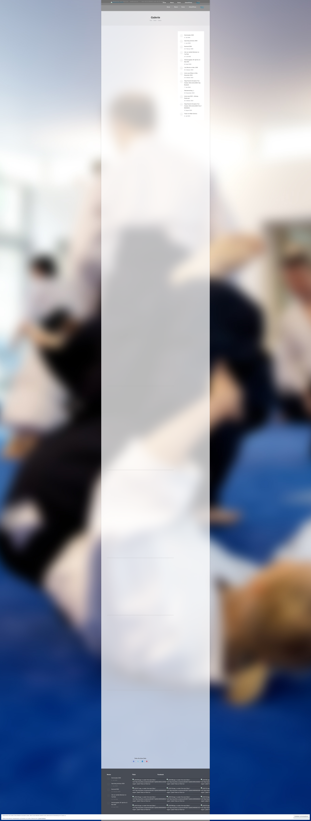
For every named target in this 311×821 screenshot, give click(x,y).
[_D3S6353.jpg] (117, 108)
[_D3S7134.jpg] (184, 792)
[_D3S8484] (117, 282)
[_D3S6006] (161, 422)
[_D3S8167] (117, 332)
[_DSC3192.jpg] (117, 667)
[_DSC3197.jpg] (161, 651)
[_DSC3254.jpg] (117, 636)
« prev (130, 115)
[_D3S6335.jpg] (161, 92)
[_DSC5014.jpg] (113, 148)
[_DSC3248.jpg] (139, 636)
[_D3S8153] (158, 369)
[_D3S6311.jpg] (161, 48)
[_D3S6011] (117, 438)
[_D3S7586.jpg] (184, 783)
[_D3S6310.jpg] (139, 48)
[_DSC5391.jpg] (117, 164)
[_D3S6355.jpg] (139, 108)
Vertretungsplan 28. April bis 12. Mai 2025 (192, 60)
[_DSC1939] (113, 497)
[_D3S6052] (117, 407)
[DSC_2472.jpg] (113, 739)
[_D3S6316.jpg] (135, 77)
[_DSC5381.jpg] (161, 164)
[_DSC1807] (161, 535)
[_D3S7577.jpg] (149, 792)
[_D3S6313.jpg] (117, 70)
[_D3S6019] (161, 438)
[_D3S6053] (139, 407)
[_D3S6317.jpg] (161, 70)
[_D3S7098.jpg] (184, 809)
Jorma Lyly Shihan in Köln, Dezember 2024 (191, 74)
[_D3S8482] (161, 267)
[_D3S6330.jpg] (117, 92)
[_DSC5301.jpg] (161, 201)
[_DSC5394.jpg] (161, 142)
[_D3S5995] (161, 453)
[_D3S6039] (117, 422)
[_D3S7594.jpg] (149, 783)
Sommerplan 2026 (189, 35)
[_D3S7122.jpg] (149, 809)
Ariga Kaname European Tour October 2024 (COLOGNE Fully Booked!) (192, 83)
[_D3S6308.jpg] (113, 55)
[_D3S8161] (117, 347)
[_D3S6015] (139, 438)
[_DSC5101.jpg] (135, 585)
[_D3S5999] (117, 453)
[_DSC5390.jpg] (139, 164)
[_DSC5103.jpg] (113, 585)
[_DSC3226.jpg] (139, 651)
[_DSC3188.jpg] (139, 667)
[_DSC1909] (158, 497)
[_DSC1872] (158, 519)
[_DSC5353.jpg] (158, 186)
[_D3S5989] (139, 453)
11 (147, 115)
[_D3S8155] (161, 347)
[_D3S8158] (117, 363)
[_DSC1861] (113, 541)
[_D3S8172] (117, 316)
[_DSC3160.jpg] (158, 673)
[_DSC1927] (135, 497)
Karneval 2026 (188, 46)
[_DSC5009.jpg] (135, 607)
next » (151, 115)
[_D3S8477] (139, 267)
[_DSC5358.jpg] (117, 179)
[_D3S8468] (117, 251)
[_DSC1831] (135, 541)
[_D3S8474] (117, 267)
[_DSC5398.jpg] (139, 142)
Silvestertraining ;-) (189, 90)
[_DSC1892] (135, 519)
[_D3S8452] (117, 235)
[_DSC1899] (117, 513)
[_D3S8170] (139, 316)
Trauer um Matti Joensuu (190, 113)
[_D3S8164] (161, 332)
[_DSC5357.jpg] (139, 179)
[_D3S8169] (139, 332)
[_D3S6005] (139, 422)
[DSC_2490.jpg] (139, 711)
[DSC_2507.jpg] (113, 717)
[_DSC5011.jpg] (113, 607)
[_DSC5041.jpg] (158, 585)
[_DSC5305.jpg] (139, 201)
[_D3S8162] (139, 347)
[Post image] (181, 35)
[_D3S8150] (139, 363)
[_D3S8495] (161, 282)
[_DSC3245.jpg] (161, 636)
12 (142, 681)
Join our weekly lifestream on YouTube (191, 53)
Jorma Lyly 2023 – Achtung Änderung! (191, 97)
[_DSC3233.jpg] (117, 651)
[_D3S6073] (161, 407)
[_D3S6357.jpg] (161, 108)
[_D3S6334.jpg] (139, 92)
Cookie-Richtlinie (42, 818)
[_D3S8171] (161, 316)
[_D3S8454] (139, 236)
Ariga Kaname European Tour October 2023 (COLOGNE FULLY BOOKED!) (193, 106)
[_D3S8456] (161, 235)
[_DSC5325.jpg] (117, 201)
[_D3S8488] (139, 282)
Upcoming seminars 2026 (190, 40)
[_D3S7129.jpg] (149, 801)
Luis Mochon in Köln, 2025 (191, 67)
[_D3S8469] (139, 251)
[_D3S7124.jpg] (184, 801)
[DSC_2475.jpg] (158, 717)
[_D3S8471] (161, 251)
